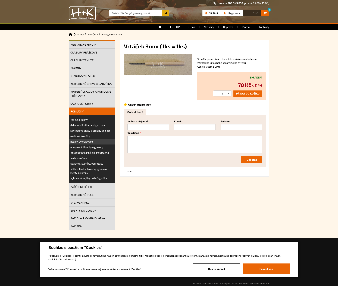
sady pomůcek (78, 158)
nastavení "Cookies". (130, 269)
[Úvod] (160, 27)
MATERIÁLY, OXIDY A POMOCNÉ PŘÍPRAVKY (90, 93)
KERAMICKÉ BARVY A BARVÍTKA (91, 83)
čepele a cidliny (79, 119)
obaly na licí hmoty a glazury (86, 147)
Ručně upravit (216, 269)
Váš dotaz (133, 132)
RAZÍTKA (76, 226)
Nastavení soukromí (259, 283)
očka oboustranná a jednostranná (89, 152)
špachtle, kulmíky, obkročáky (86, 163)
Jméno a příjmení (137, 121)
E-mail (178, 121)
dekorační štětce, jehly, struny (87, 125)
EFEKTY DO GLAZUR (83, 210)
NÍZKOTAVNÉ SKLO (82, 75)
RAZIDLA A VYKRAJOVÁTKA (87, 218)
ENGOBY (75, 68)
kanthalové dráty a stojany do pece (90, 130)
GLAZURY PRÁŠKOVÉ (83, 52)
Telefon (225, 121)
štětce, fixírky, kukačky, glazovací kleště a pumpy (89, 170)
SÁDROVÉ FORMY (81, 103)
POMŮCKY (77, 111)
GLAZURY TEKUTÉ (82, 60)
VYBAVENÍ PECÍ (80, 202)
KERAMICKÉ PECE (82, 194)
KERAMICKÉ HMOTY (83, 44)
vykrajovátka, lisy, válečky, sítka (88, 178)
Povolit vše (266, 269)
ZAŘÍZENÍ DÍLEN (81, 186)
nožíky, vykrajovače (81, 141)
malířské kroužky (80, 136)
